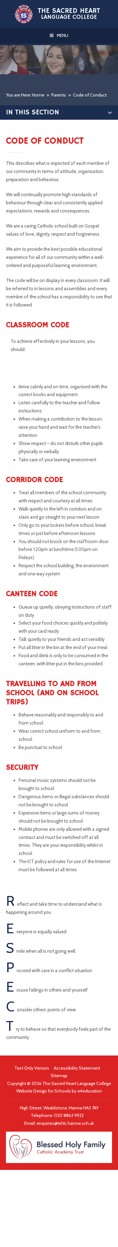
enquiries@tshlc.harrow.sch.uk (65, 1123)
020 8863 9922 (69, 1115)
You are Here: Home (25, 95)
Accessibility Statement (77, 1068)
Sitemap (59, 1075)
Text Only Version (31, 1068)
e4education (89, 1091)
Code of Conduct (90, 95)
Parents (58, 95)
